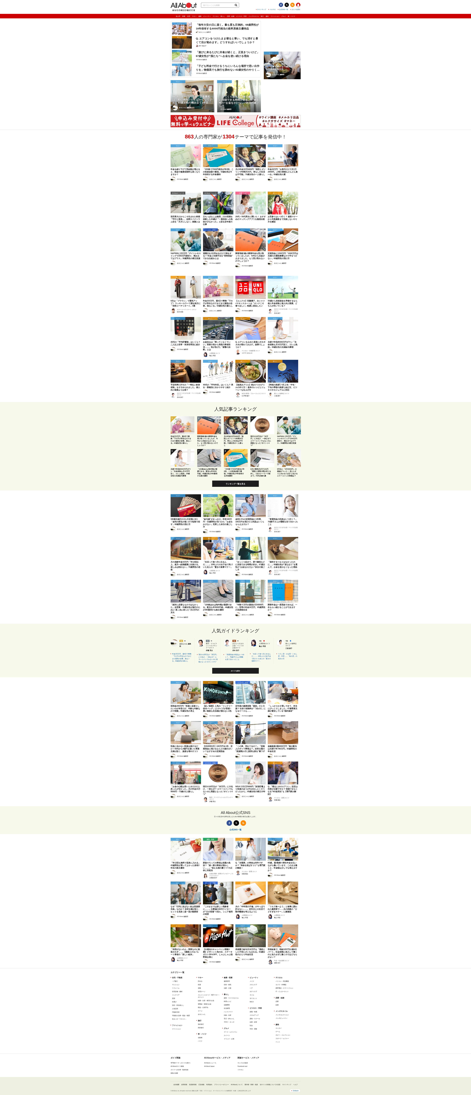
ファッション (275, 16)
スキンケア (253, 985)
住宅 (188, 16)
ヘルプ (295, 1084)
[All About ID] (298, 5)
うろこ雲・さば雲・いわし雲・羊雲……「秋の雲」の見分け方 (287, 656)
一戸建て (175, 981)
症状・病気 (227, 985)
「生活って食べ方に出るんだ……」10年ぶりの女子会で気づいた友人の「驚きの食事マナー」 (261, 657)
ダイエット (253, 998)
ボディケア (253, 991)
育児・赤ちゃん (229, 1018)
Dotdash (296, 1091)
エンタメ (278, 1028)
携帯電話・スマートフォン (284, 988)
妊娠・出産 (227, 1015)
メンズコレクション (282, 1015)
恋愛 (277, 1001)
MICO (252, 1002)
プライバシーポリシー (221, 1084)
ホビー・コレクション (283, 1035)
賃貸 (173, 998)
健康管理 (227, 981)
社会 (251, 1025)
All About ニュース (210, 1063)
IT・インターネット (282, 991)
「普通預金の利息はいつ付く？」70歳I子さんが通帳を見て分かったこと (234, 657)
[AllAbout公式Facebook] (281, 5)
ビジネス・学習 (241, 16)
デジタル (216, 16)
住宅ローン (201, 991)
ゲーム (278, 1031)
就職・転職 (253, 1012)
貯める (200, 981)
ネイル (252, 995)
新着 (183, 16)
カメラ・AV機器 (281, 985)
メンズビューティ (281, 1018)
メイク (252, 981)
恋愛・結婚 (230, 16)
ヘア (251, 988)
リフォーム (175, 988)
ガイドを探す (296, 9)
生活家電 (227, 1008)
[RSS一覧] (292, 5)
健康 (199, 16)
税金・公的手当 (203, 1007)
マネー (194, 16)
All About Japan (209, 1066)
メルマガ (272, 9)
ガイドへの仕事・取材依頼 (179, 1070)
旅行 (262, 16)
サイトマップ (261, 9)
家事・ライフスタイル (231, 998)
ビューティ (207, 16)
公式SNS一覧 (283, 9)
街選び (174, 1002)
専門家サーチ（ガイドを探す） (181, 1063)
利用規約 (209, 1084)
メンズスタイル (254, 16)
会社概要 (176, 1084)
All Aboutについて (237, 1084)
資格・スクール (255, 1018)
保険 (199, 988)
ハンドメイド (228, 1012)
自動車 (200, 1037)
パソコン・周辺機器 (282, 981)
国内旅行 (201, 1028)
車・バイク (291, 16)
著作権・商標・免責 (251, 1084)
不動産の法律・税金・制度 (181, 1015)
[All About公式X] (287, 5)
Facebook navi (242, 1066)
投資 (199, 985)
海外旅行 (201, 1024)
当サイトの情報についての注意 (270, 1084)
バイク (200, 1041)
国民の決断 (174, 1073)
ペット (278, 1042)
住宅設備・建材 (177, 991)
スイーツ (227, 1035)
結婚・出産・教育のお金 (206, 1000)
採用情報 (184, 1084)
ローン (200, 1011)
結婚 (277, 1005)
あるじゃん (201, 1014)
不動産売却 (175, 1012)
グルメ (283, 16)
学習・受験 (253, 1029)
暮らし (223, 16)
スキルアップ (254, 1015)
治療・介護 (227, 988)
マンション (175, 985)
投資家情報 (192, 1084)
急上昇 (178, 16)
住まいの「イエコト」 (179, 1019)
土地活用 (175, 1009)
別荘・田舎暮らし (178, 1005)
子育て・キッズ (229, 1022)
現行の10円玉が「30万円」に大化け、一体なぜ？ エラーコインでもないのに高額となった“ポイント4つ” (208, 658)
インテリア (175, 995)
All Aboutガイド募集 (177, 1066)
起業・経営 (253, 1022)
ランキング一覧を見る (235, 484)
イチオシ (240, 1070)
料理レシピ (227, 1001)
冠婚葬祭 (227, 1005)
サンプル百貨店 (243, 1063)
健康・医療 (228, 978)
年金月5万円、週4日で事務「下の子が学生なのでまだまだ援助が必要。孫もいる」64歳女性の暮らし (181, 657)
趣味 (267, 16)
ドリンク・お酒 (229, 1039)
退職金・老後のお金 (204, 1004)
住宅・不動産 (177, 978)
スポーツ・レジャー (282, 1038)
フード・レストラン (230, 1032)
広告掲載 (201, 1084)
